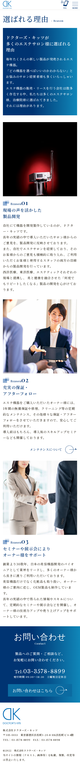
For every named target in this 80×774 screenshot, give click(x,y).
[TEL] (65, 3)
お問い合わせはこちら (33, 690)
